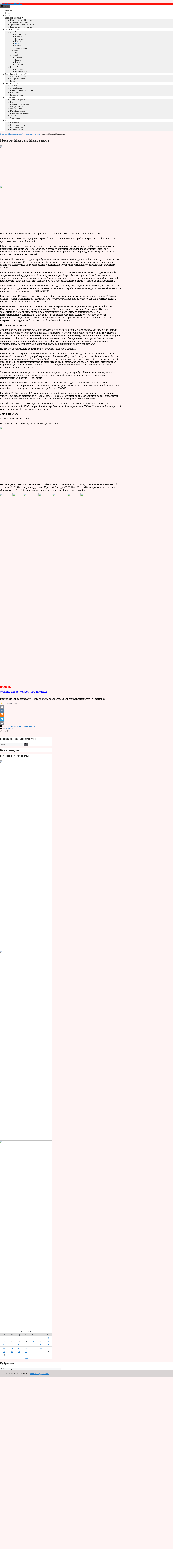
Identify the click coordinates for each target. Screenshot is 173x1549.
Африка (13, 55)
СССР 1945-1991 (12, 29)
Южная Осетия (16, 95)
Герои (7, 15)
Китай (18, 41)
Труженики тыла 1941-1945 (22, 25)
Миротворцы (10, 83)
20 (26, 1348)
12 (19, 1345)
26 (19, 1352)
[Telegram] (60, 719)
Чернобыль (15, 118)
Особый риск (16, 109)
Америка (14, 50)
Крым (12, 81)
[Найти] (26, 744)
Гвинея (18, 60)
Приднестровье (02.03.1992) (22, 90)
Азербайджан (16, 88)
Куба (17, 53)
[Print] (60, 723)
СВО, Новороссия (18, 76)
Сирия (18, 46)
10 (4, 1345)
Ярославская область (31, 134)
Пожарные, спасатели (19, 113)
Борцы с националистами (21, 27)
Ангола (18, 58)
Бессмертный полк (13, 18)
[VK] (60, 711)
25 (12, 1352)
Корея (17, 43)
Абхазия (13, 86)
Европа (13, 67)
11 (12, 1345)
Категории (14, 123)
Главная (8, 11)
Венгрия (19, 69)
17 (4, 1348)
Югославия (15, 92)
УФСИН (13, 116)
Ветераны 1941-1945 (19, 22)
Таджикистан (21, 48)
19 (19, 1348)
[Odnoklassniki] (60, 715)
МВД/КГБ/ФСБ (16, 106)
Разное (8, 120)
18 (12, 1348)
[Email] (60, 707)
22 (41, 1348)
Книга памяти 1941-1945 (21, 20)
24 (4, 1352)
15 (41, 1345)
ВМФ (12, 102)
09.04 (5, 729)
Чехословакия (21, 71)
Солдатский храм (17, 125)
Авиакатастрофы (17, 100)
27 (26, 1352)
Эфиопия (19, 64)
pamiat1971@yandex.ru (39, 1374)
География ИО (16, 127)
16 (48, 1345)
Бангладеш (19, 36)
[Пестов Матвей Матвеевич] (19, 182)
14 (33, 1345)
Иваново (12, 134)
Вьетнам (19, 39)
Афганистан (20, 34)
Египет (18, 62)
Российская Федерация (15, 74)
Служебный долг (12, 97)
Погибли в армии (17, 111)
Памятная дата (16, 130)
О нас (7, 13)
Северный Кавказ (17, 79)
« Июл (25, 1358)
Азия (12, 32)
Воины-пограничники (20, 104)
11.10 (10, 729)
